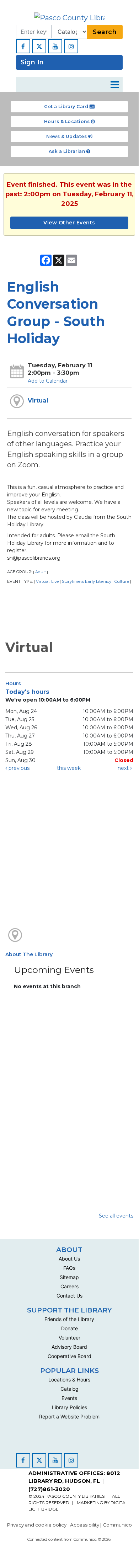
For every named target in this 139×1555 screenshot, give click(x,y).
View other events (69, 222)
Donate (69, 1328)
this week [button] (69, 768)
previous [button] (18, 768)
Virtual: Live (47, 581)
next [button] (124, 768)
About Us (69, 1259)
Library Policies (69, 1407)
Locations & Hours (69, 1379)
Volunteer (69, 1338)
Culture (121, 581)
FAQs (69, 1268)
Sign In (32, 62)
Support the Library (69, 1310)
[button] (115, 84)
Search (105, 32)
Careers (69, 1286)
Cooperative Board (69, 1356)
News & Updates (67, 136)
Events (69, 1398)
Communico (117, 1525)
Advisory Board (69, 1347)
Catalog (69, 1389)
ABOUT (69, 1249)
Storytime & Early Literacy (86, 581)
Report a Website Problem (69, 1416)
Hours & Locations (67, 121)
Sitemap (69, 1277)
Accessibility (84, 1525)
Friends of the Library (69, 1319)
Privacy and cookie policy (36, 1525)
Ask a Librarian (67, 151)
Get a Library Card (67, 106)
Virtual (38, 400)
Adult (40, 571)
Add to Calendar (48, 381)
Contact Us (69, 1296)
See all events (116, 1216)
